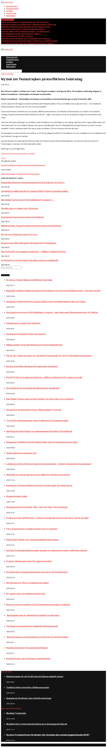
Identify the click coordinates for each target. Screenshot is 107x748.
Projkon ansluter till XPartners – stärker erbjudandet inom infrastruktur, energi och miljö (47, 518)
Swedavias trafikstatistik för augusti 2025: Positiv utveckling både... (35, 191)
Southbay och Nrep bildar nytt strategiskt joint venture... (26, 38)
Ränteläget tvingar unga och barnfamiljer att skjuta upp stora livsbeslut (40, 399)
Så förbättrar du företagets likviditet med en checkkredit (29, 260)
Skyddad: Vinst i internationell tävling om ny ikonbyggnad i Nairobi (36, 724)
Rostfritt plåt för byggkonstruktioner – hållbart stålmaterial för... (34, 252)
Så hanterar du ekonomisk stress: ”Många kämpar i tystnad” (34, 410)
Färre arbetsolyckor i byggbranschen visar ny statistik (31, 529)
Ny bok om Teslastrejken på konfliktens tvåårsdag (29, 280)
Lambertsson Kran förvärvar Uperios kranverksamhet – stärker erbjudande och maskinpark (48, 464)
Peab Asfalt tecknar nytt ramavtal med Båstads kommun (32, 540)
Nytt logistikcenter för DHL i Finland (17, 36)
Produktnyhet (12, 9)
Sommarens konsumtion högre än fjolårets (22, 217)
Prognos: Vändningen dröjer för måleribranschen (29, 561)
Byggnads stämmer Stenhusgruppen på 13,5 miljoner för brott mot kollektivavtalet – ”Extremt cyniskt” (53, 291)
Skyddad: (47, 735)
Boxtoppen (11, 16)
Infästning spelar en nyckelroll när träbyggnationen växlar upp (28, 24)
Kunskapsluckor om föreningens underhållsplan (28, 659)
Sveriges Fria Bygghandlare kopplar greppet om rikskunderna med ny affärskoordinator (46, 550)
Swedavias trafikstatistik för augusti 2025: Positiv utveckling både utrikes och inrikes (46, 302)
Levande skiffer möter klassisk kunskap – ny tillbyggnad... (26, 31)
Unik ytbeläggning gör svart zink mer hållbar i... (21, 34)
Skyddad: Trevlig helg (16, 713)
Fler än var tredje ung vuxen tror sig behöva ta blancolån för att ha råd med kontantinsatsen (49, 356)
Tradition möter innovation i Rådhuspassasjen (27, 687)
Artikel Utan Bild (7, 74)
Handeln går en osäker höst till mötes (19, 208)
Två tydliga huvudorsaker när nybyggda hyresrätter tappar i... (28, 43)
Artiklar (9, 11)
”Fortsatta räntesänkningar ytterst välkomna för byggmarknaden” (37, 421)
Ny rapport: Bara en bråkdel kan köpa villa (25, 594)
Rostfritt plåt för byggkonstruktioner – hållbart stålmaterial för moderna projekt (44, 377)
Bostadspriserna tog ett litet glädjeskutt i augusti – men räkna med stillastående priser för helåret (52, 312)
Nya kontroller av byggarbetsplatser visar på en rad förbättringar (37, 572)
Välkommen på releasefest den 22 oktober (18, 153)
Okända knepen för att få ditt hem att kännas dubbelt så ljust (34, 677)
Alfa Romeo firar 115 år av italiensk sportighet (27, 583)
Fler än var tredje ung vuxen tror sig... (19, 234)
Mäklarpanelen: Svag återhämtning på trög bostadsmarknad (31, 226)
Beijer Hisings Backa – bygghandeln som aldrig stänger (25, 22)
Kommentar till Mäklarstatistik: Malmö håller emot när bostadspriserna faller (42, 442)
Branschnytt (11, 6)
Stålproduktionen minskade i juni (21, 453)
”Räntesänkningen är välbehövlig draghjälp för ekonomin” (33, 615)
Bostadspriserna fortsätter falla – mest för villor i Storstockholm (36, 507)
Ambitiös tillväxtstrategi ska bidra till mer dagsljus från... (26, 27)
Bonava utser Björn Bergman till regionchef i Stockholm (28, 243)
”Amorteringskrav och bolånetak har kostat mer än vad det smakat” (37, 637)
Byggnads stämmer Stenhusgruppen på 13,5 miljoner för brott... (33, 182)
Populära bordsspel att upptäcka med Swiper (27, 648)
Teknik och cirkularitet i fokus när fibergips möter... (23, 29)
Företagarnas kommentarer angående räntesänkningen (32, 626)
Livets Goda (11, 13)
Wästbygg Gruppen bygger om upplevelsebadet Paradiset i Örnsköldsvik (39, 431)
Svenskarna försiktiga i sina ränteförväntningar (29, 698)
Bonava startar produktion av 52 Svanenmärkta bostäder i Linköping (38, 605)
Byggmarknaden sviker (16, 496)
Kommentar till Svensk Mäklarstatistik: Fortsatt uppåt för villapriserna (39, 485)
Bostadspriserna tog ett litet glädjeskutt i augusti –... (27, 200)
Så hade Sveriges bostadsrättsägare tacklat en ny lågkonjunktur (29, 41)
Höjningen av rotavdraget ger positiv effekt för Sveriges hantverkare (38, 475)
